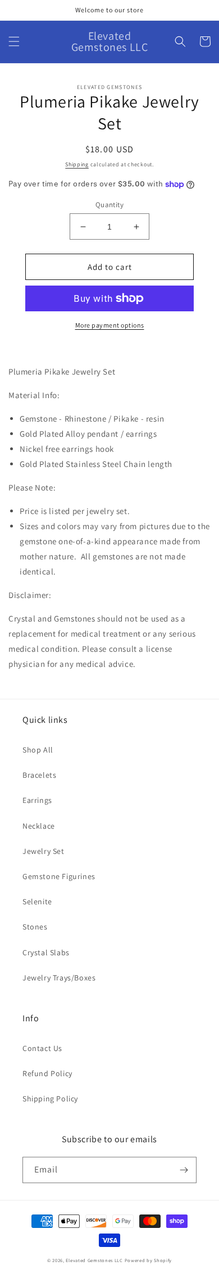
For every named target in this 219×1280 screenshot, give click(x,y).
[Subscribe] (183, 1170)
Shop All (37, 750)
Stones (35, 927)
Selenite (37, 901)
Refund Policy (47, 1073)
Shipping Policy (50, 1099)
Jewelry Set (43, 851)
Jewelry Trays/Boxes (58, 978)
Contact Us (42, 1048)
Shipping (77, 164)
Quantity (109, 204)
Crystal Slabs (46, 952)
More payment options (109, 325)
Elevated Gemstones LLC (94, 1260)
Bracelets (39, 775)
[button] (14, 41)
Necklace (38, 826)
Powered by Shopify (148, 1260)
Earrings (37, 800)
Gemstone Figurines (58, 876)
